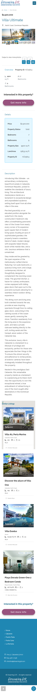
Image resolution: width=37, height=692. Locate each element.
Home (5, 10)
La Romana (10, 644)
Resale (23, 506)
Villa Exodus (11, 531)
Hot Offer (28, 506)
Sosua (8, 630)
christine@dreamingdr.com (16, 661)
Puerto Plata (10, 637)
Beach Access (27, 409)
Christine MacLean (12, 447)
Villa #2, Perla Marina (15, 434)
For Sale (13, 409)
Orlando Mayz (11, 498)
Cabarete (9, 634)
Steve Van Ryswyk (12, 595)
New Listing (20, 409)
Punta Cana (10, 640)
